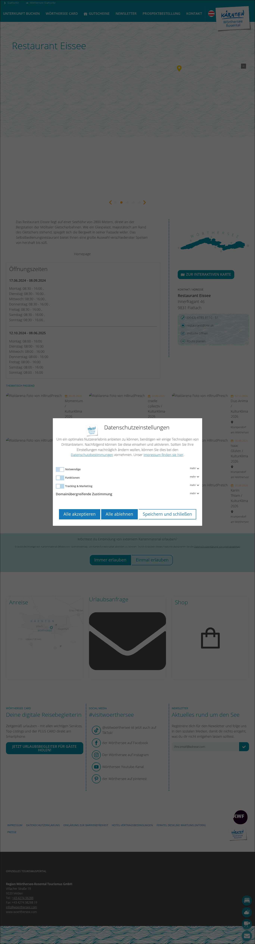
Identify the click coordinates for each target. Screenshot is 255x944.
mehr (193, 468)
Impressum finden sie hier (163, 454)
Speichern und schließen (167, 514)
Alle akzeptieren (79, 514)
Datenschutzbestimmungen (92, 454)
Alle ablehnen (119, 514)
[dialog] (127, 472)
